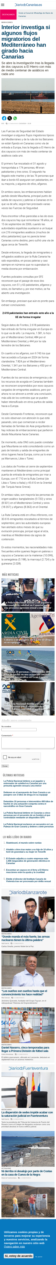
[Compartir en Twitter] (9, 120)
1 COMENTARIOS (25, 1178)
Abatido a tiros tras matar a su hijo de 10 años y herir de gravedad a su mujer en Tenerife (29, 850)
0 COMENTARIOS (13, 123)
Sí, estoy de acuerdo (18, 1256)
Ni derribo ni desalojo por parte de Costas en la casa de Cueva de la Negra (26, 1173)
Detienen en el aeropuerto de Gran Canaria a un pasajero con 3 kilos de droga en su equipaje (28, 640)
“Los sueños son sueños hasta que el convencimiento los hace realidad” (24, 992)
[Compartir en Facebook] (4, 120)
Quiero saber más (14, 1246)
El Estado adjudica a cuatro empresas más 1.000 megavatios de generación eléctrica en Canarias (28, 860)
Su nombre (6, 726)
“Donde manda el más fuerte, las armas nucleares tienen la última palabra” (25, 938)
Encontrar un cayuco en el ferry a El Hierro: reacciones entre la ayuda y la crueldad (27, 871)
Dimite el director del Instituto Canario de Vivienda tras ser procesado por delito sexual (28, 880)
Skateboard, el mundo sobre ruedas (24, 843)
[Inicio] (28, 5)
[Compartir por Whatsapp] (15, 120)
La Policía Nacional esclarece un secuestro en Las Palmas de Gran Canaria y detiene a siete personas (29, 825)
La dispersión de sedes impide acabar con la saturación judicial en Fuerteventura (27, 1114)
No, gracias (38, 1256)
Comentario (7, 735)
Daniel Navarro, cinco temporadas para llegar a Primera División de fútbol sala (25, 1049)
